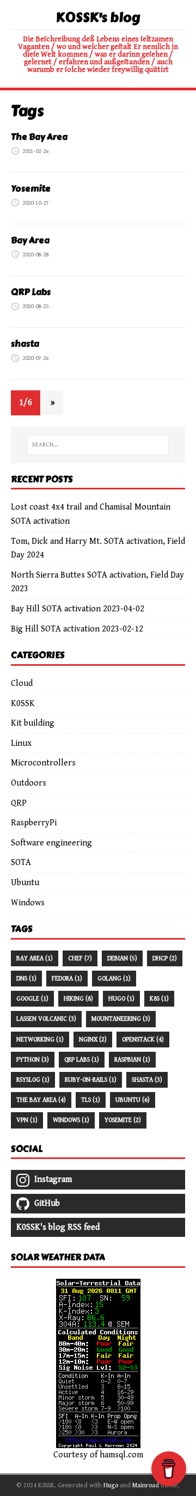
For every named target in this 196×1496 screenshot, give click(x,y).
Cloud (22, 683)
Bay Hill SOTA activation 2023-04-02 (77, 609)
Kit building (32, 723)
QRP (19, 803)
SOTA (21, 862)
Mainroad (145, 1485)
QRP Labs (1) (81, 1059)
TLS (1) (90, 1099)
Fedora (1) (67, 978)
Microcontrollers (43, 763)
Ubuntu (25, 883)
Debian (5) (122, 958)
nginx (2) (93, 1039)
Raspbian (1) (132, 1059)
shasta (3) (147, 1079)
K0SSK (23, 703)
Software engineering (51, 843)
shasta (25, 344)
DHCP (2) (164, 958)
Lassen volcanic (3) (46, 1018)
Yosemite (31, 188)
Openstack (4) (143, 1039)
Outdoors (28, 783)
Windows (28, 903)
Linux (21, 743)
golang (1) (114, 978)
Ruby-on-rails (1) (91, 1079)
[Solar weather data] (98, 1441)
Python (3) (32, 1059)
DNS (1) (26, 978)
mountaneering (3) (120, 1018)
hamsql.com (121, 1455)
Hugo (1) (121, 998)
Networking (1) (40, 1039)
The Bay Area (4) (41, 1099)
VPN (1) (27, 1120)
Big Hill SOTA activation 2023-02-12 (77, 629)
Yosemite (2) (123, 1120)
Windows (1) (71, 1120)
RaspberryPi (34, 823)
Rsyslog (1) (33, 1079)
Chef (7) (80, 958)
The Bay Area (39, 137)
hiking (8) (78, 998)
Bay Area (30, 240)
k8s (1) (159, 998)
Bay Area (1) (34, 958)
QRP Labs (31, 292)
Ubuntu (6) (132, 1099)
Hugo (110, 1485)
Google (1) (32, 998)
